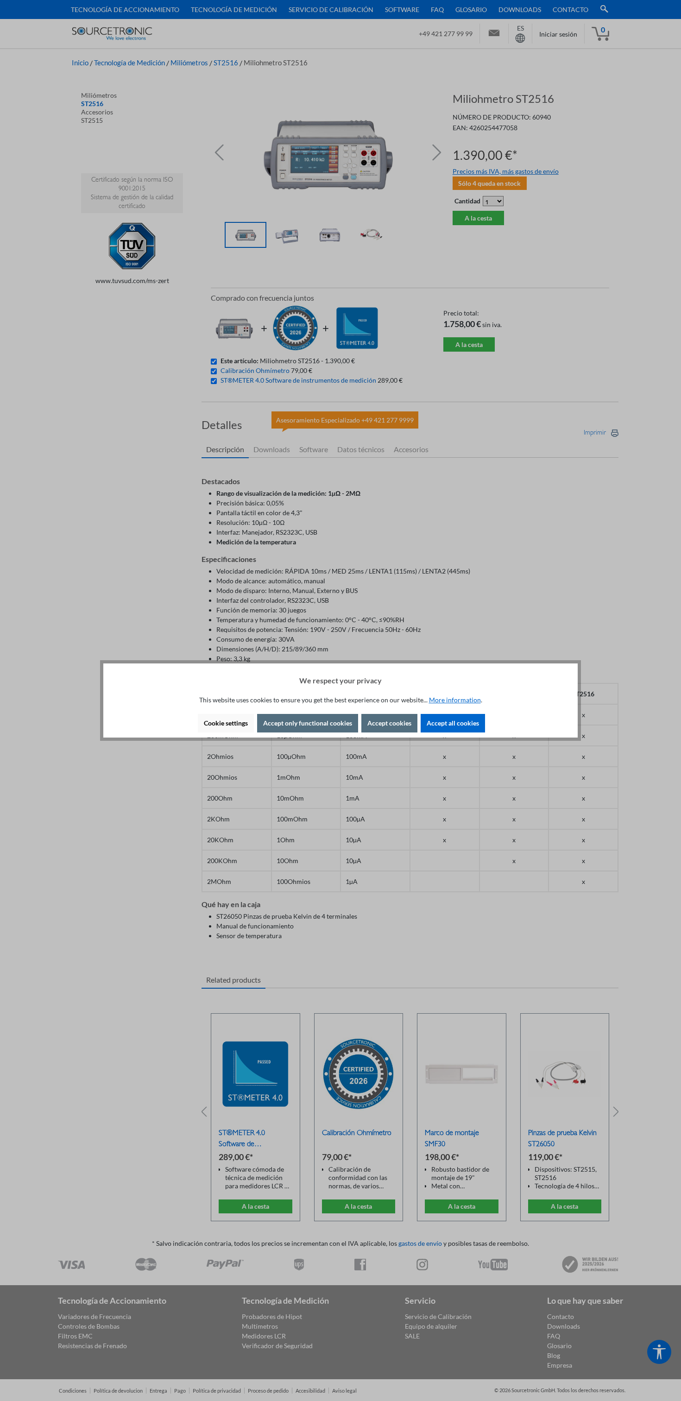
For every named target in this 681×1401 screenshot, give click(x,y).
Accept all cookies (453, 723)
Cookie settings (226, 723)
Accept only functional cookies (307, 723)
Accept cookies (389, 723)
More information (455, 700)
